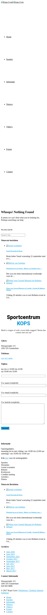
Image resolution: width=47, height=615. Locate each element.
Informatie (10, 82)
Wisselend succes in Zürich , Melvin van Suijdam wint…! (24, 268)
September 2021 (13, 556)
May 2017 (10, 568)
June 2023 (10, 554)
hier (6, 458)
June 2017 (10, 566)
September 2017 (13, 561)
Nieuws (9, 104)
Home (8, 37)
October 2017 (12, 559)
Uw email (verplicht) (9, 392)
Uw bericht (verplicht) (10, 402)
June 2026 (10, 552)
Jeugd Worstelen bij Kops (14, 251)
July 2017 (10, 564)
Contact (9, 172)
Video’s (9, 127)
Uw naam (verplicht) (9, 383)
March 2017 (11, 571)
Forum (9, 149)
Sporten (9, 59)
